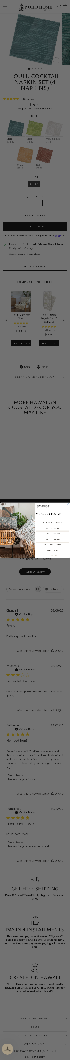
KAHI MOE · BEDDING (52, 522)
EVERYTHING (52, 550)
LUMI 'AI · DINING (52, 539)
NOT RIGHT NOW (52, 555)
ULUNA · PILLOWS (52, 534)
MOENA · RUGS (52, 528)
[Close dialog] (67, 503)
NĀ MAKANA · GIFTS (52, 545)
